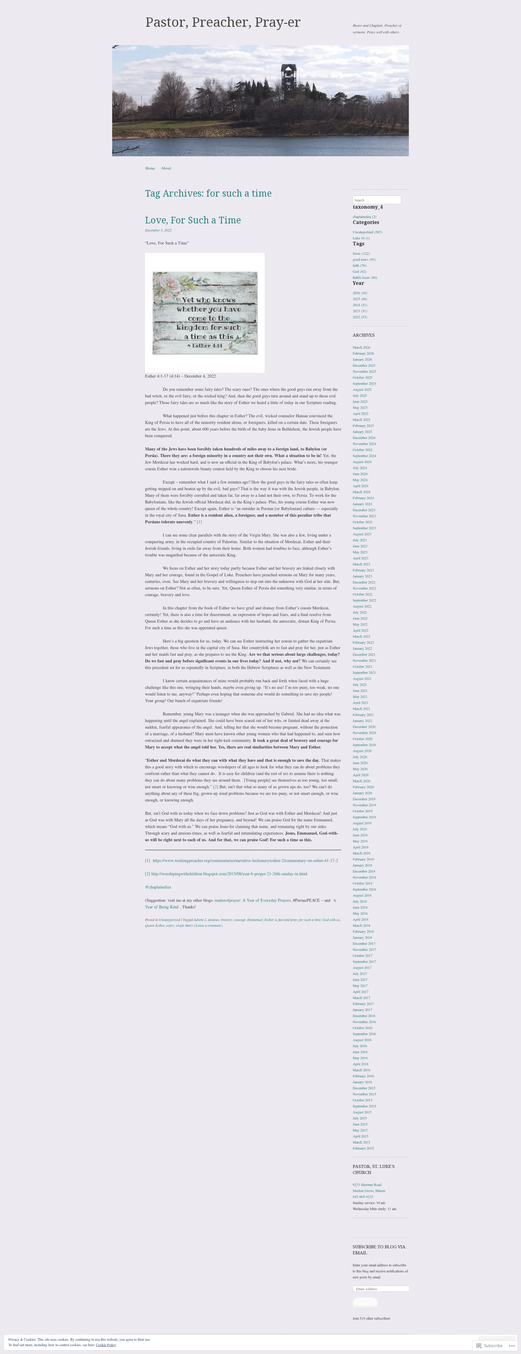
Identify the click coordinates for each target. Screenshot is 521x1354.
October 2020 (362, 738)
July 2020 (360, 756)
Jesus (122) (361, 253)
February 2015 (363, 1148)
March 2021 (361, 708)
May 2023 (360, 551)
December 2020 (364, 726)
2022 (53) (360, 316)
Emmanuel (255, 919)
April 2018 (360, 919)
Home (150, 168)
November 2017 (364, 949)
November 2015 (364, 1093)
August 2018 (362, 895)
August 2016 (362, 1039)
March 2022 (361, 636)
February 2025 (363, 425)
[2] (215, 786)
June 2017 (360, 979)
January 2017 (362, 1009)
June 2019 (360, 835)
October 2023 (362, 521)
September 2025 (364, 383)
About (166, 168)
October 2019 (362, 810)
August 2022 (362, 606)
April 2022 (360, 630)
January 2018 (362, 937)
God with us (331, 919)
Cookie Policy (106, 1344)
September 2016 (364, 1033)
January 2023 (362, 576)
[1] (199, 521)
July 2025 (360, 395)
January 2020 (362, 792)
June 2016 (360, 1051)
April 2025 (360, 413)
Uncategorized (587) (367, 231)
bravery (226, 919)
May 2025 (360, 407)
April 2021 (360, 702)
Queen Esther (154, 925)
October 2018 (362, 883)
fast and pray (287, 919)
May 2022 (360, 624)
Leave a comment (208, 925)
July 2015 (360, 1118)
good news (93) (364, 259)
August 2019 (362, 822)
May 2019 (360, 841)
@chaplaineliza (158, 887)
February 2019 (363, 859)
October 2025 (362, 377)
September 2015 (364, 1105)
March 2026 (361, 347)
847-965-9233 (363, 1196)
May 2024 (360, 479)
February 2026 (363, 353)
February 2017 (363, 1003)
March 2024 (361, 491)
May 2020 (360, 768)
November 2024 (364, 443)
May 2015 (360, 1130)
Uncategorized (169, 919)
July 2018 (360, 901)
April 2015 (360, 1136)
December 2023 (364, 509)
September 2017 (364, 961)
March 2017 (361, 997)
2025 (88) (360, 298)
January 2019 (362, 865)
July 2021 (360, 684)
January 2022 (362, 648)
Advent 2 (200, 919)
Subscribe (365, 1303)
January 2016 (362, 1081)
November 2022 (364, 588)
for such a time (309, 919)
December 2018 (364, 871)
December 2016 (364, 1015)
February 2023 (363, 570)
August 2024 (362, 461)
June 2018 (360, 907)
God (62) (359, 271)
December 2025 (364, 365)
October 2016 (362, 1027)
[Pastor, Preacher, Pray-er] (260, 100)
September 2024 (364, 455)
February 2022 (363, 642)
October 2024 (362, 449)
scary (170, 925)
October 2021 (362, 666)
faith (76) (359, 265)
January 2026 (362, 359)
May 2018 (360, 913)
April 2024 (360, 485)
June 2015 (360, 1124)
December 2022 (364, 582)
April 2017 (360, 991)
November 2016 (364, 1021)
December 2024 (364, 437)
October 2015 (362, 1099)
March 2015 (361, 1142)
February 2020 (363, 786)
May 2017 (360, 985)
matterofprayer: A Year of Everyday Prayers (253, 900)
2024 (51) (360, 304)
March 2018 (361, 925)
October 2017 (362, 955)
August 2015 (362, 1112)
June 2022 (360, 618)
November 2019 (364, 804)
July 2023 (360, 539)
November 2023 (364, 515)
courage (239, 919)
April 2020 (360, 774)
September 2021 (364, 672)
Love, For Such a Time (193, 220)
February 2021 (363, 714)
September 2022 (364, 600)
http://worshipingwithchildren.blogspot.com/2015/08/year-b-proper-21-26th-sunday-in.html (229, 873)
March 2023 (361, 564)
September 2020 (364, 744)
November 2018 (364, 877)
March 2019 (361, 853)
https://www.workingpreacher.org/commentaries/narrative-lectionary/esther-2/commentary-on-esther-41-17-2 (245, 860)
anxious (213, 919)
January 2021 (362, 720)
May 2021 (360, 696)
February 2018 (363, 931)
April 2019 (360, 847)
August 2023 (362, 533)
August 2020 (362, 750)
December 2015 (364, 1087)
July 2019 (360, 828)
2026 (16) (360, 292)
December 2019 (364, 798)
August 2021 (362, 678)
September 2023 (364, 527)
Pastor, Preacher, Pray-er (223, 22)
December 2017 (364, 943)
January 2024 (362, 503)
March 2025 (361, 419)
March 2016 (361, 1069)
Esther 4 (270, 919)
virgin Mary (184, 925)
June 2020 (360, 762)
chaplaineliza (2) (364, 216)
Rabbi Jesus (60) (365, 277)
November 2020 (364, 732)
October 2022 (362, 594)
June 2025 (360, 401)
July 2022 (360, 612)
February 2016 (363, 1075)
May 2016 (360, 1057)
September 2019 (364, 816)
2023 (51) (360, 310)
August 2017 (362, 967)
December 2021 (364, 654)
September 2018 (364, 889)
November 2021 (364, 660)
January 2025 (362, 431)
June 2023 (360, 545)
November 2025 (364, 371)
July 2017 (360, 973)
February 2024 (363, 497)
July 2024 (360, 467)
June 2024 (360, 473)
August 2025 (362, 389)
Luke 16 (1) (361, 237)
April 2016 (360, 1063)
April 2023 (360, 558)
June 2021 (360, 690)
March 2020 (361, 780)
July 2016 (360, 1045)
